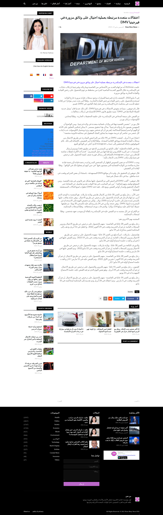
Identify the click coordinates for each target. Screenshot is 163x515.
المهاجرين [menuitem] (88, 4)
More (51, 78)
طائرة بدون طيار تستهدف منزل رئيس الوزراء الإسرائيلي (33, 267)
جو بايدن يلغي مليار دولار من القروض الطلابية (118, 418)
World (41, 432)
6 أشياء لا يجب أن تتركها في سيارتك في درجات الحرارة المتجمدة (71, 330)
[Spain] (31, 76)
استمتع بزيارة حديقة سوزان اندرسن (35, 328)
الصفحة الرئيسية (134, 12)
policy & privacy (38, 511)
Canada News (41, 453)
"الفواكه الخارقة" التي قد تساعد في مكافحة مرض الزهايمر (33, 183)
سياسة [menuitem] (118, 4)
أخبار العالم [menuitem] (56, 4)
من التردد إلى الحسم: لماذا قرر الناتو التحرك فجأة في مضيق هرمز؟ (33, 240)
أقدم (60, 401)
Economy (41, 428)
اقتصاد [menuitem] (108, 4)
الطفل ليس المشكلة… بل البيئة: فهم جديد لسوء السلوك (99, 330)
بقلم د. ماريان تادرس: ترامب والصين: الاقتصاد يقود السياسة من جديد (76, 419)
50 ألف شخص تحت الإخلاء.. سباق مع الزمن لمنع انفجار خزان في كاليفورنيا (126, 330)
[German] (37, 76)
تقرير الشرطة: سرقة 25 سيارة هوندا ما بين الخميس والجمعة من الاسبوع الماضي (33, 366)
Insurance (41, 456)
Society (126, 12)
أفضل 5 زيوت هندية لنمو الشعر (33, 220)
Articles (41, 449)
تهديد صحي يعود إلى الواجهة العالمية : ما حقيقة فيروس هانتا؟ (33, 171)
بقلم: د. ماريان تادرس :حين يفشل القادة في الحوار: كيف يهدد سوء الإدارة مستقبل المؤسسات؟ (76, 432)
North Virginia (41, 446)
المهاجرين (41, 439)
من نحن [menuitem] (35, 4)
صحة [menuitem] (78, 4)
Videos (41, 460)
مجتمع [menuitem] (99, 4)
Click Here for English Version (43, 66)
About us (27, 511)
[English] (50, 76)
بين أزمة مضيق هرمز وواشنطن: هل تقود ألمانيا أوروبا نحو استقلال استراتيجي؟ (33, 254)
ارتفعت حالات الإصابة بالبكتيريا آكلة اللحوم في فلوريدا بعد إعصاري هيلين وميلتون (33, 208)
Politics (41, 421)
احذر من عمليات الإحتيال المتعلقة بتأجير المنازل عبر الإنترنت (33, 339)
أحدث (136, 401)
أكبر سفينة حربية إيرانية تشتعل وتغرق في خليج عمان (117, 429)
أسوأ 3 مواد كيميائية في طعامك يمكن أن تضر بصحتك (34, 195)
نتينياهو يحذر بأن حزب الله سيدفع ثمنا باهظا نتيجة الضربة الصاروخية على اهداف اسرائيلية (33, 294)
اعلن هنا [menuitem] (44, 4)
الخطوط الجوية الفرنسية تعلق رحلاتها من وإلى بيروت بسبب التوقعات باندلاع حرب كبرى (33, 280)
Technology (41, 442)
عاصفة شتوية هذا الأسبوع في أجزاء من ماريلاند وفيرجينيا (33, 316)
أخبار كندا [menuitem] (68, 4)
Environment (41, 435)
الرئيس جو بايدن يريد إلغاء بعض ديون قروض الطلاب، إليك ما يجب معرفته (116, 440)
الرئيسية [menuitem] (127, 4)
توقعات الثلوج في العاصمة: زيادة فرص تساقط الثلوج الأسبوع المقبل (34, 352)
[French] (44, 76)
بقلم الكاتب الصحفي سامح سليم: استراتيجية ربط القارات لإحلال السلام (76, 444)
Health (46, 163)
